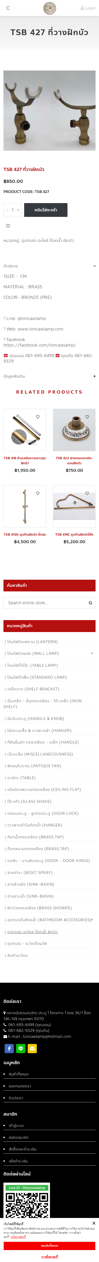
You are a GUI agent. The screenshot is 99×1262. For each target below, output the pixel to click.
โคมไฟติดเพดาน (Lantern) (32, 642)
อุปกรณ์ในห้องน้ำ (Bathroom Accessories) (49, 920)
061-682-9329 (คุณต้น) (28, 1030)
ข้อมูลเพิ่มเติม (14, 376)
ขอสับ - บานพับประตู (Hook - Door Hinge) (48, 861)
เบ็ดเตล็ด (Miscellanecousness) (40, 754)
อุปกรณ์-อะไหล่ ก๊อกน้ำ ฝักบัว (47, 240)
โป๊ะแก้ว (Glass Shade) (29, 801)
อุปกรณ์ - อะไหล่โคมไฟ (27, 943)
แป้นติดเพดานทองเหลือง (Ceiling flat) (44, 789)
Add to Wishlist (8, 226)
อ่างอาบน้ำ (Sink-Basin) (30, 896)
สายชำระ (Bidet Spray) (30, 873)
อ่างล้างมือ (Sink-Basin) (31, 884)
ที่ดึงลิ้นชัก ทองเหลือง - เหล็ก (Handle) (43, 742)
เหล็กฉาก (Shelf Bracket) (33, 689)
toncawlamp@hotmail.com (47, 1036)
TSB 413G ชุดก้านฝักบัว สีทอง (25, 534)
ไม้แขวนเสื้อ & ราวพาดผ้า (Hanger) (39, 730)
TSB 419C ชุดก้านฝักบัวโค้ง (74, 534)
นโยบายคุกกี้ (18, 1237)
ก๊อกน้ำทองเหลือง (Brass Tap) (35, 837)
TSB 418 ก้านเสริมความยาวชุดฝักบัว (25, 461)
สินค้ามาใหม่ (17, 955)
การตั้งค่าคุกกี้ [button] (49, 1257)
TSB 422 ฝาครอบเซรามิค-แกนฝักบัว (74, 461)
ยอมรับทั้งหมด (49, 1246)
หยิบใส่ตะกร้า (46, 210)
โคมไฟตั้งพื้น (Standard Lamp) (37, 677)
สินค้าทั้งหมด (19, 1074)
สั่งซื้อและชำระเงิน (22, 1149)
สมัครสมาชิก (19, 1137)
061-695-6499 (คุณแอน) (29, 1025)
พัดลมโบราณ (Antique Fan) (34, 766)
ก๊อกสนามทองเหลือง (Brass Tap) (38, 849)
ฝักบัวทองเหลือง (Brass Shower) (39, 908)
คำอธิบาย (10, 266)
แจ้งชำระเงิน (18, 1161)
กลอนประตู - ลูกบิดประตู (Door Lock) (43, 813)
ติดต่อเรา (16, 1098)
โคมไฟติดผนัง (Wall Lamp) (33, 653)
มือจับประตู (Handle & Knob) (35, 719)
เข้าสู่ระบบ (16, 1125)
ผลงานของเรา (20, 1086)
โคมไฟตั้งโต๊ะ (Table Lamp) (32, 665)
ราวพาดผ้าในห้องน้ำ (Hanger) (35, 825)
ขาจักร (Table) (21, 778)
